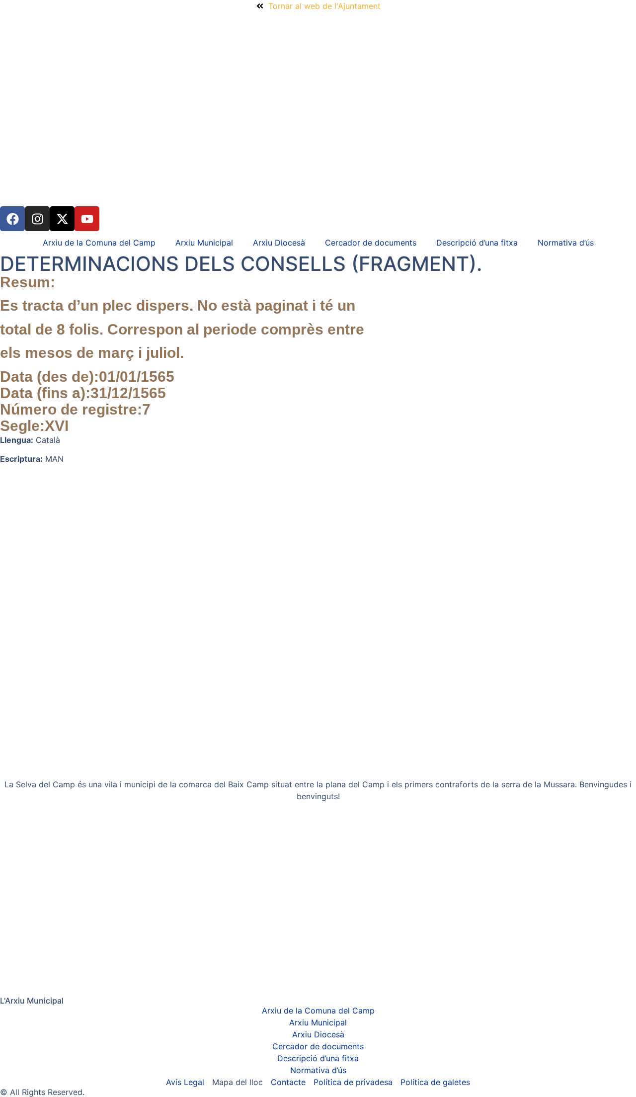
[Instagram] (37, 218)
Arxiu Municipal (204, 243)
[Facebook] (12, 218)
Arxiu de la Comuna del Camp (99, 243)
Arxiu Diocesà (279, 243)
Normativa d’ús (566, 243)
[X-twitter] (62, 218)
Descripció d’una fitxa (477, 243)
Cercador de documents (370, 243)
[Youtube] (87, 218)
